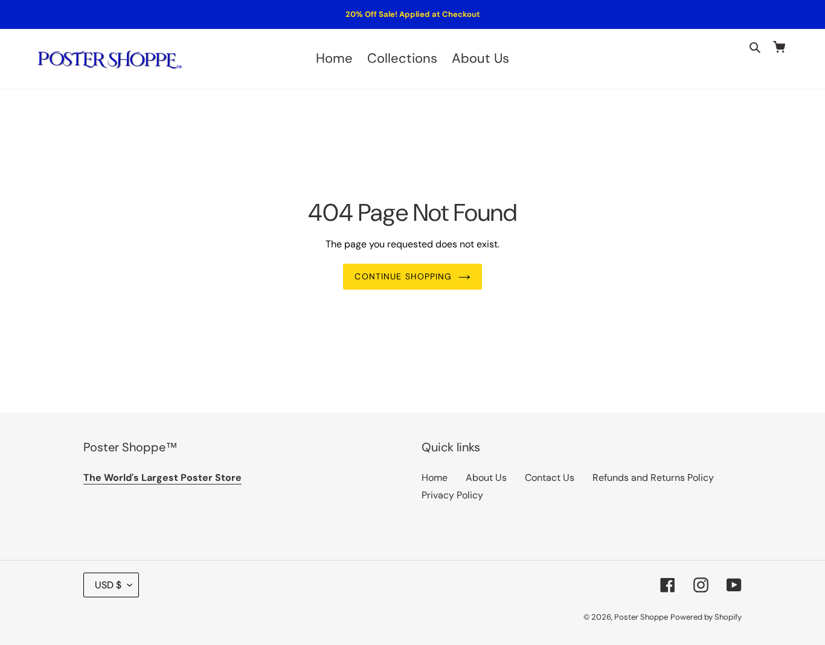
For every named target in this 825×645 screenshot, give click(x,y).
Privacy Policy (452, 495)
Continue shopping (403, 276)
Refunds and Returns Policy (653, 477)
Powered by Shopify (706, 617)
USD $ (108, 585)
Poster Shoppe (641, 617)
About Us (486, 477)
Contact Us (549, 477)
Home (435, 477)
